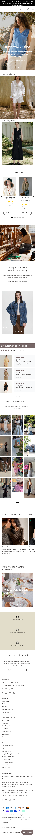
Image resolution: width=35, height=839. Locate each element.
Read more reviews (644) (17, 350)
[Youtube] (6, 693)
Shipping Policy (6, 751)
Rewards (4, 706)
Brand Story (5, 701)
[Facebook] (2, 693)
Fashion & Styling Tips (8, 717)
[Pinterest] (14, 693)
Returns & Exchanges (8, 756)
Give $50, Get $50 (7, 709)
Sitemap (4, 737)
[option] (17, 41)
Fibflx (7, 832)
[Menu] (3, 9)
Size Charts (5, 720)
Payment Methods (7, 762)
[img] (5, 350)
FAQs (3, 748)
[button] (16, 68)
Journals (4, 715)
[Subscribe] (26, 670)
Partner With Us (6, 712)
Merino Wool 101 (7, 731)
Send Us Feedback (7, 745)
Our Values (5, 704)
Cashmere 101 (6, 728)
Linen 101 (5, 723)
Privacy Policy (6, 767)
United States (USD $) (8, 827)
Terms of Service (7, 765)
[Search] (28, 10)
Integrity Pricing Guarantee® (10, 754)
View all (30, 514)
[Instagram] (10, 693)
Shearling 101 (6, 726)
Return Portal (6, 759)
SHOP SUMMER (17, 63)
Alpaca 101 (5, 734)
